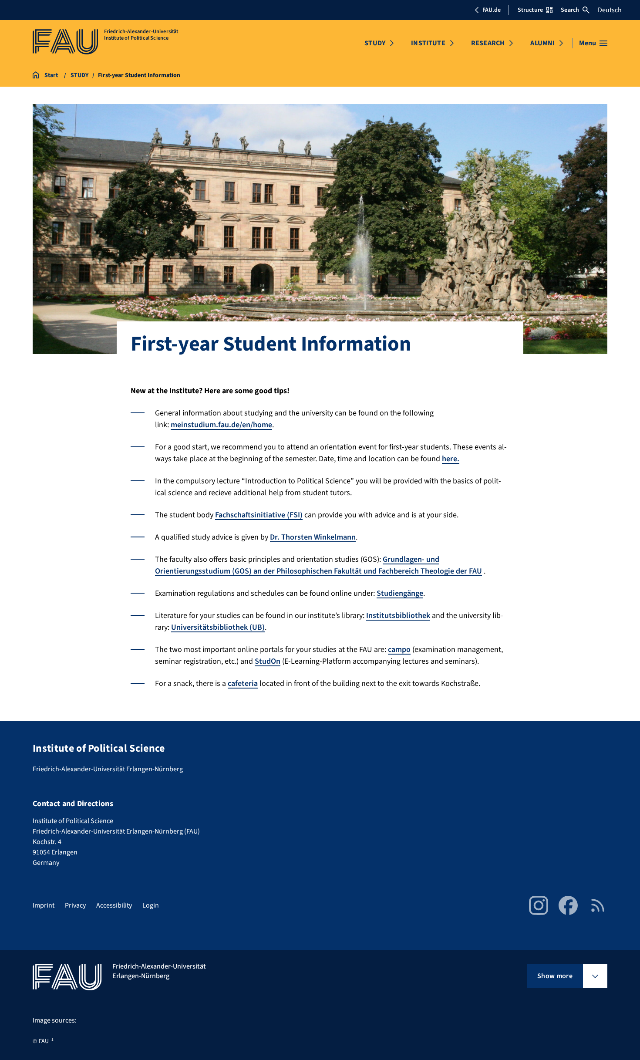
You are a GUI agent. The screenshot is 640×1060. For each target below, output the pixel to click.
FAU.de (491, 10)
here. (450, 458)
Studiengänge (400, 593)
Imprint (43, 905)
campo (399, 649)
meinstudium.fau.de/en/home (221, 424)
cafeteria (243, 683)
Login (150, 905)
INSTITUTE (428, 43)
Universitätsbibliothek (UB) (218, 627)
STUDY (374, 43)
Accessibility (114, 905)
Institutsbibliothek (398, 615)
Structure (530, 10)
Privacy (75, 905)
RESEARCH (488, 43)
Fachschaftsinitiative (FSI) (259, 515)
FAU (44, 1041)
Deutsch (610, 10)
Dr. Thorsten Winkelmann (313, 537)
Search (570, 10)
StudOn (267, 661)
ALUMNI (542, 43)
